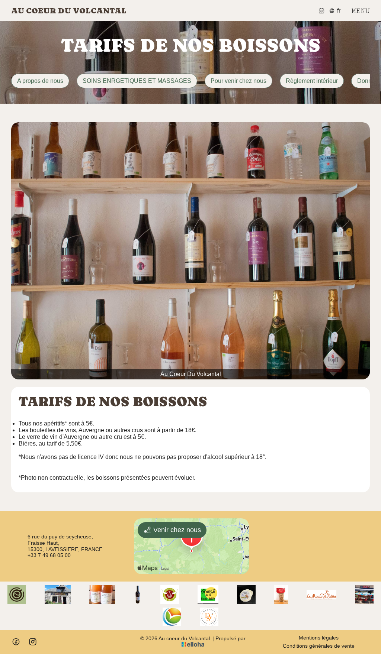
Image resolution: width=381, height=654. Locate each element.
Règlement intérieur (312, 81)
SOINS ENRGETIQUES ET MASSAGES (137, 81)
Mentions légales (319, 638)
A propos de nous (40, 81)
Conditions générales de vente (319, 646)
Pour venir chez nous (238, 81)
